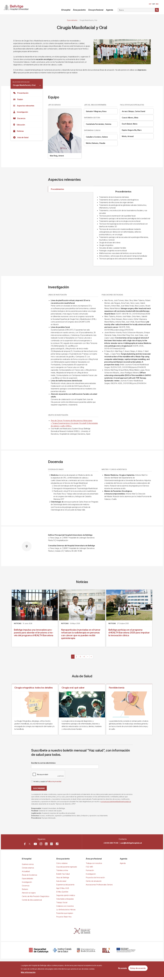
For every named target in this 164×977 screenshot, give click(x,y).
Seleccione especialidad (21, 82)
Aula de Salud (22, 137)
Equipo (20, 99)
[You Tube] (35, 844)
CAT (150, 4)
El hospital (65, 10)
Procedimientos (57, 189)
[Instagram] (41, 843)
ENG (157, 4)
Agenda (109, 10)
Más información (28, 972)
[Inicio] (17, 7)
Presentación (22, 93)
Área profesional (95, 10)
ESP (153, 4)
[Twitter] (29, 844)
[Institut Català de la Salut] (62, 950)
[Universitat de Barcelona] (86, 950)
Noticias (20, 131)
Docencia (21, 118)
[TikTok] (57, 843)
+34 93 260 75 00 (110, 843)
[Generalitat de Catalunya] (38, 950)
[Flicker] (51, 844)
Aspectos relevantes (25, 106)
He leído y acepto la (47, 781)
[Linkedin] (46, 844)
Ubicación (21, 125)
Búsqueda (157, 10)
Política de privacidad (54, 781)
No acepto (122, 968)
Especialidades (72, 20)
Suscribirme (39, 788)
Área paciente (79, 10)
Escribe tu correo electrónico (43, 763)
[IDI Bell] (106, 950)
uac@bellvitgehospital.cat (131, 843)
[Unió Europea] (125, 950)
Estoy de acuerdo (138, 968)
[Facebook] (25, 844)
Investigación (22, 112)
